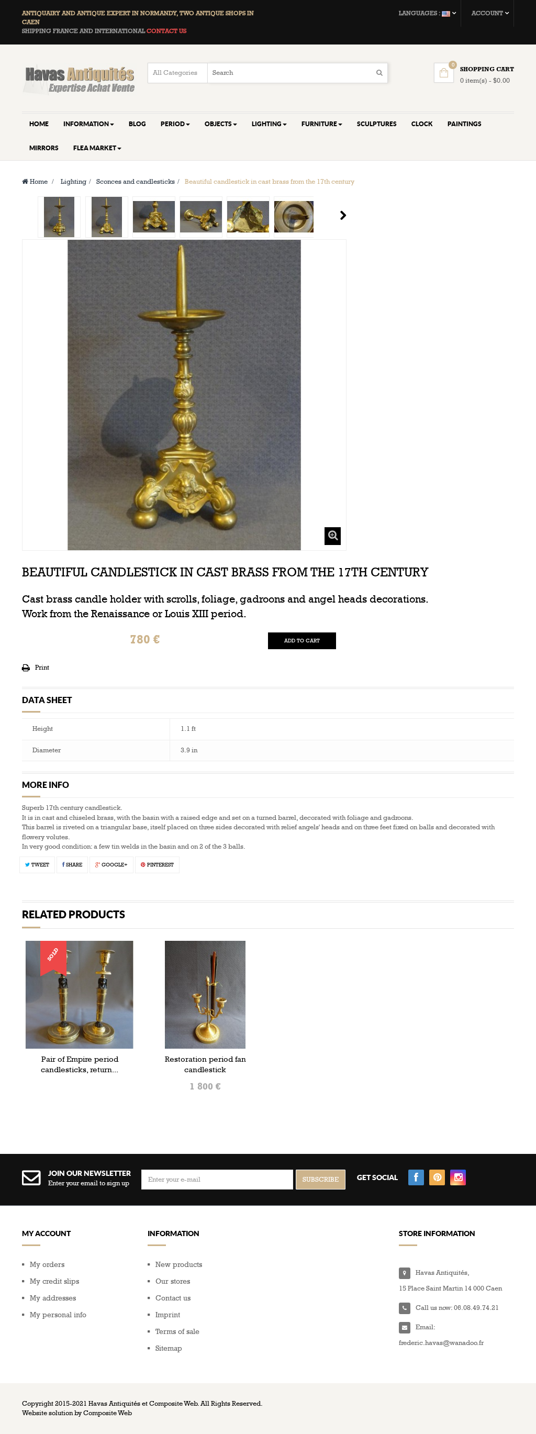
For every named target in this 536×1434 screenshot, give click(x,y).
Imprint (167, 1314)
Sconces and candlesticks (135, 181)
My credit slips (54, 1281)
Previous (26, 215)
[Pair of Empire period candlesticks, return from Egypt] (80, 994)
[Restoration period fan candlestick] (205, 994)
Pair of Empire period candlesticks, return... (79, 1064)
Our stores (172, 1281)
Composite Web (107, 1413)
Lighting (73, 181)
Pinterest (160, 865)
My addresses (53, 1298)
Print (42, 667)
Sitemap (168, 1348)
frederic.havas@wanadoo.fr (441, 1343)
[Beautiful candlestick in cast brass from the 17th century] (59, 217)
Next (343, 215)
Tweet (39, 865)
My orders (47, 1264)
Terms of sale (177, 1331)
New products (178, 1264)
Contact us (173, 1298)
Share (73, 865)
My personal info (58, 1314)
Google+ (114, 865)
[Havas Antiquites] (79, 79)
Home (38, 181)
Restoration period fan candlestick (205, 1064)
